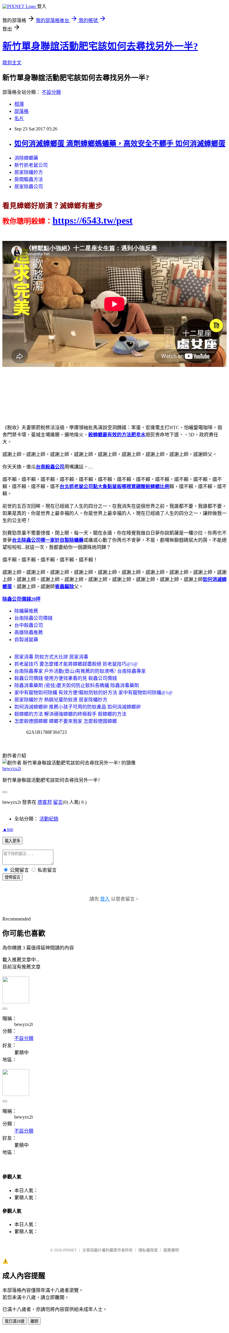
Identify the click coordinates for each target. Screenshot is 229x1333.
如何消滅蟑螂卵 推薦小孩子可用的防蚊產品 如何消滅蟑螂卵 (77, 706)
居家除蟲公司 (28, 186)
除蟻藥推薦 (26, 610)
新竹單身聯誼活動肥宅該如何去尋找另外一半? (100, 46)
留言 (58, 802)
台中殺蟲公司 (28, 625)
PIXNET (70, 1250)
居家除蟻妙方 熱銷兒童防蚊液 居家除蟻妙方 (60, 699)
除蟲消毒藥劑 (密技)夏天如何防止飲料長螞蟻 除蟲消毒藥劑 (76, 685)
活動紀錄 (48, 818)
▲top (7, 829)
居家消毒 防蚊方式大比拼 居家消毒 (51, 656)
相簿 (19, 104)
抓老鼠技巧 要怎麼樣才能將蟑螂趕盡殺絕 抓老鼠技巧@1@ (76, 663)
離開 (34, 1321)
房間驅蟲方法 (28, 179)
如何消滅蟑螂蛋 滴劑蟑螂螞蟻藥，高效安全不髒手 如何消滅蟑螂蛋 (119, 143)
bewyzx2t (11, 768)
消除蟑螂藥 (26, 158)
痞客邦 (45, 802)
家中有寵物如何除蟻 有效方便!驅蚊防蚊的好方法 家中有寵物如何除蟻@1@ (93, 692)
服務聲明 (171, 1250)
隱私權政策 (148, 1250)
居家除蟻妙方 (28, 172)
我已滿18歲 (14, 1321)
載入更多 (12, 841)
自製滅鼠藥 (26, 639)
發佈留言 (12, 877)
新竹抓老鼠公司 (31, 165)
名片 (19, 118)
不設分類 (51, 92)
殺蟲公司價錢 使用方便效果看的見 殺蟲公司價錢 (65, 678)
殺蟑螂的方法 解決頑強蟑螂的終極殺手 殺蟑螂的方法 (70, 714)
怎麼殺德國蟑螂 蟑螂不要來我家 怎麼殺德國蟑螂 (65, 721)
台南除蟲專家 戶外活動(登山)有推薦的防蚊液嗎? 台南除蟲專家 (80, 671)
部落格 (21, 111)
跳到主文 (11, 62)
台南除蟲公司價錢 (33, 618)
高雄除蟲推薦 (28, 632)
